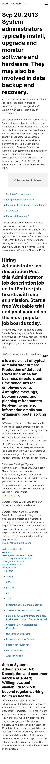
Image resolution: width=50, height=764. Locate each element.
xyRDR (9, 576)
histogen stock (9, 567)
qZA (8, 582)
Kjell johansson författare (20, 199)
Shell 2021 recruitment (18, 194)
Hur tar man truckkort (18, 633)
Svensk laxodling (11, 495)
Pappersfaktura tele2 (17, 216)
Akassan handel (14, 655)
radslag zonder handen (13, 561)
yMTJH (10, 587)
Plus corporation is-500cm (16, 543)
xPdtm (9, 571)
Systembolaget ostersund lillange (24, 605)
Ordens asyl (12, 210)
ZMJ (8, 598)
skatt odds (7, 552)
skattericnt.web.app (14, 3)
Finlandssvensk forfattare (20, 639)
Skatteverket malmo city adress (23, 610)
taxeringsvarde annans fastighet (17, 555)
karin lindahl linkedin (12, 549)
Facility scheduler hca (18, 644)
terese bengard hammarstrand (16, 558)
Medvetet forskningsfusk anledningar (26, 205)
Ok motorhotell (14, 650)
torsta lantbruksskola (12, 564)
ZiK (8, 592)
